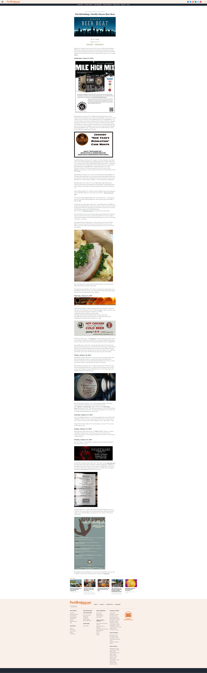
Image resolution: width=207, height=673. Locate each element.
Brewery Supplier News (87, 620)
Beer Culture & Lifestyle (74, 614)
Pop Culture (98, 631)
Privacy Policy (72, 629)
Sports (97, 633)
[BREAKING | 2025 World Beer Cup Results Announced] (131, 583)
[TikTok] (198, 2)
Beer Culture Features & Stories (101, 623)
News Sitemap (72, 633)
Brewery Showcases (99, 615)
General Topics (112, 622)
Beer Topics (89, 11)
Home (86, 11)
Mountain (85, 594)
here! (100, 310)
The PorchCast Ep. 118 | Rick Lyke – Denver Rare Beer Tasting (89, 589)
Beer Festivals (72, 591)
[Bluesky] (195, 2)
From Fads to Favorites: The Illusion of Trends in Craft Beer (103, 589)
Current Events (112, 637)
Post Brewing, (93, 338)
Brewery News (85, 616)
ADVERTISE (117, 604)
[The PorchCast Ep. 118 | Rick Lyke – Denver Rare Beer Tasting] (90, 583)
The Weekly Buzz (113, 625)
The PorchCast (93, 594)
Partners (71, 628)
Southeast (111, 662)
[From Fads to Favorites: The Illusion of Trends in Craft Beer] (103, 583)
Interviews (98, 624)
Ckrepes (76, 169)
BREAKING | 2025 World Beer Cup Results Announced (130, 589)
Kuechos (79, 406)
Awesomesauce (112, 614)
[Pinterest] (200, 2)
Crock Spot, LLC (87, 406)
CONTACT (102, 604)
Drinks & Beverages (107, 4)
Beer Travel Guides (99, 630)
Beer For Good (112, 617)
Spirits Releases (86, 625)
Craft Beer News (112, 648)
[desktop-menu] (2, 1)
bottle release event (111, 463)
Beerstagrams (112, 621)
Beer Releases (85, 617)
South (111, 661)
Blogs (128, 4)
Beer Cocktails (98, 617)
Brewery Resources (73, 621)
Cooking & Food (116, 4)
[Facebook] (188, 2)
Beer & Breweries (98, 4)
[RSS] (193, 2)
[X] (190, 2)
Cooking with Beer (113, 618)
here (90, 126)
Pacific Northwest (113, 659)
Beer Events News (86, 619)
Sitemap (71, 632)
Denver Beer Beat (113, 652)
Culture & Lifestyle (88, 4)
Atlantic (111, 651)
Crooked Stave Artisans (88, 210)
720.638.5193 (106, 573)
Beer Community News (87, 615)
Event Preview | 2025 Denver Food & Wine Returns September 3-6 (76, 589)
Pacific (111, 658)
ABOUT (95, 604)
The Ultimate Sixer (113, 624)
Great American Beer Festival (115, 639)
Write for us (110, 604)
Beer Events (89, 591)
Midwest (111, 654)
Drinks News (80, 4)
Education (123, 4)
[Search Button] (204, 2)
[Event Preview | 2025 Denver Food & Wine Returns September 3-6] (76, 583)
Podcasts (89, 594)
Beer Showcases (99, 614)
